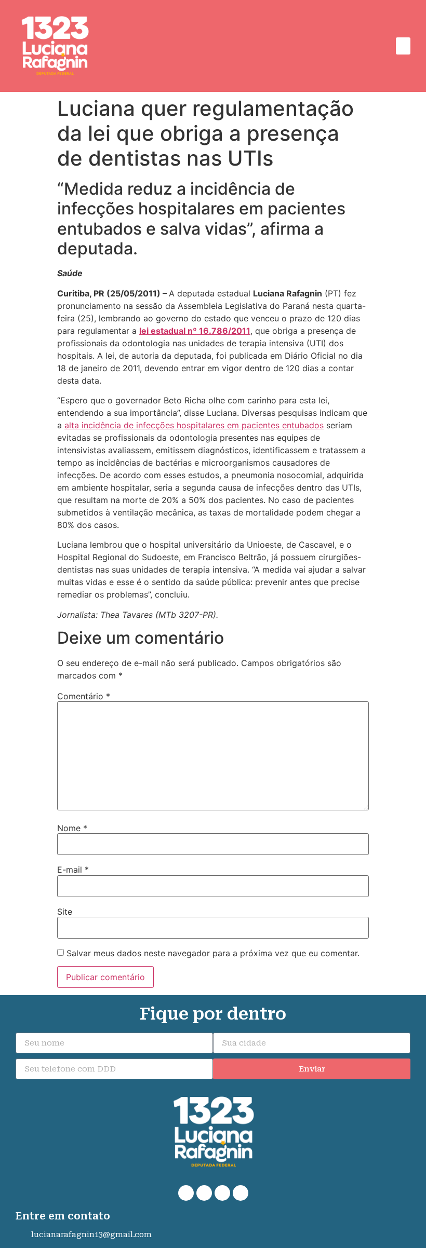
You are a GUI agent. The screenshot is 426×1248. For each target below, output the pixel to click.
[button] (403, 46)
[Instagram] (222, 1193)
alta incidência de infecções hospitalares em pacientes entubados (194, 425)
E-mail (73, 869)
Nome (72, 828)
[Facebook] (204, 1193)
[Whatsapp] (186, 1193)
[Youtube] (240, 1193)
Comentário (83, 696)
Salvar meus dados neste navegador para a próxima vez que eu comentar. (213, 953)
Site (64, 911)
